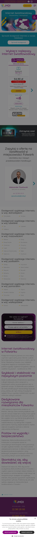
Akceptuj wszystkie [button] (10, 532)
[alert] (18, 269)
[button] (18, 536)
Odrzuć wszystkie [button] (26, 532)
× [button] (35, 518)
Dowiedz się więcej (24, 528)
